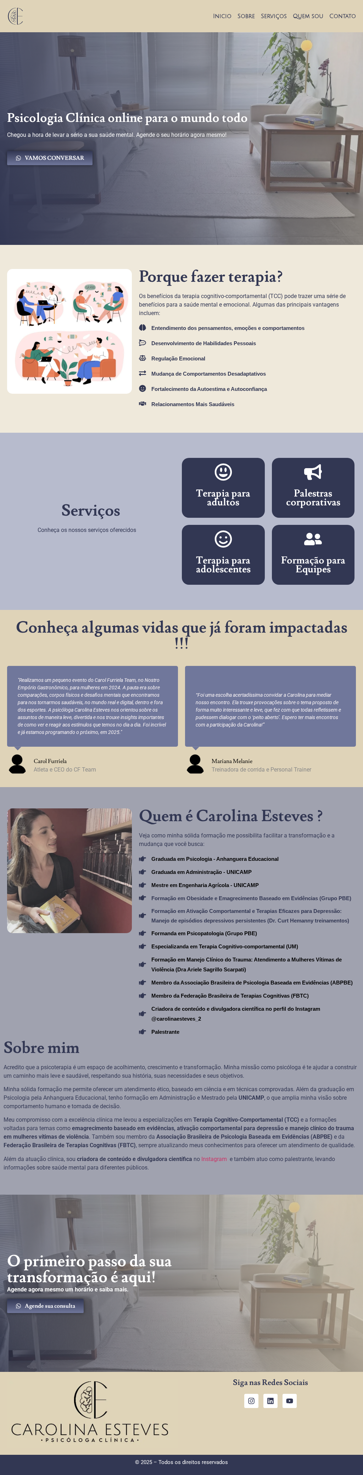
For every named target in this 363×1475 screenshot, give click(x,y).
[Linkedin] (270, 1401)
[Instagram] (251, 1401)
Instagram (214, 1159)
